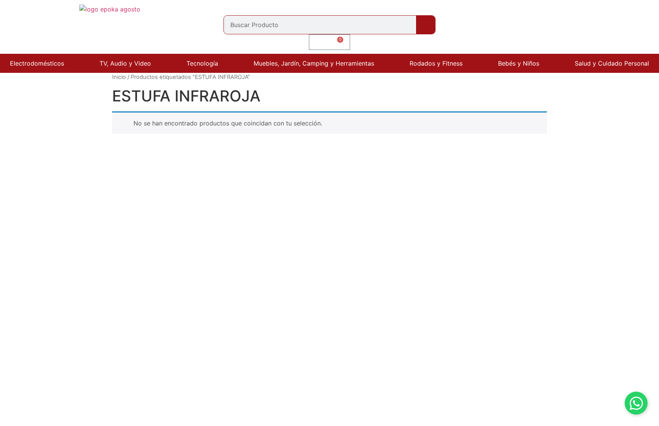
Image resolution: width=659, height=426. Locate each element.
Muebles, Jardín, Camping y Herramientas (314, 63)
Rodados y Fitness (436, 63)
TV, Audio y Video (125, 63)
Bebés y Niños (518, 63)
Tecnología (202, 63)
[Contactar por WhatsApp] (636, 403)
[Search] (425, 25)
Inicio (119, 77)
